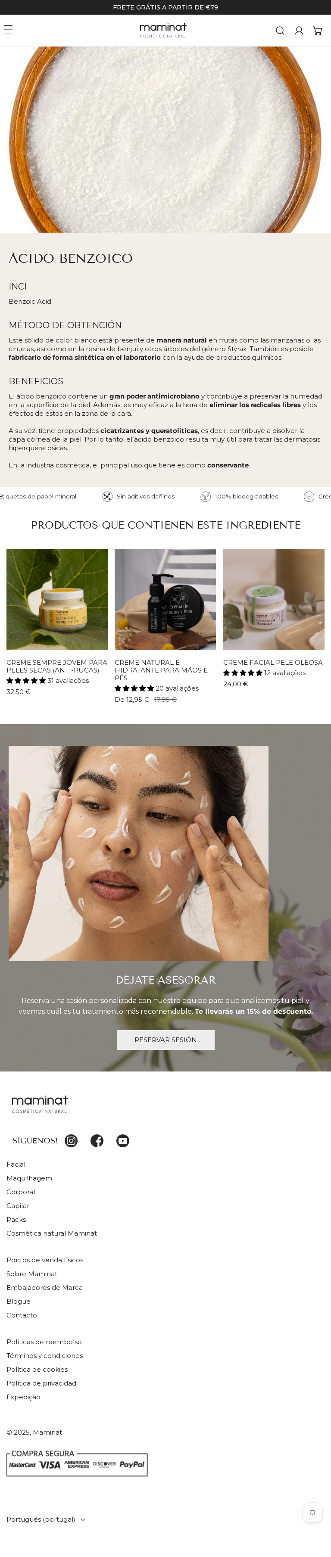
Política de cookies (37, 1369)
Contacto (21, 1315)
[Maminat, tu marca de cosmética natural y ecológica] (163, 30)
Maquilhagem (29, 1178)
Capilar (17, 1206)
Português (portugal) (40, 1519)
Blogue (18, 1301)
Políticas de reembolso (44, 1342)
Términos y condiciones (44, 1355)
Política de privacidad (41, 1383)
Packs (16, 1219)
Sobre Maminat (31, 1274)
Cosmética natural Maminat (51, 1233)
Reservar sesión (165, 1040)
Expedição (23, 1397)
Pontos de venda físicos (44, 1260)
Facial (15, 1164)
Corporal (20, 1192)
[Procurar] (280, 30)
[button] (318, 30)
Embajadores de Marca (44, 1287)
